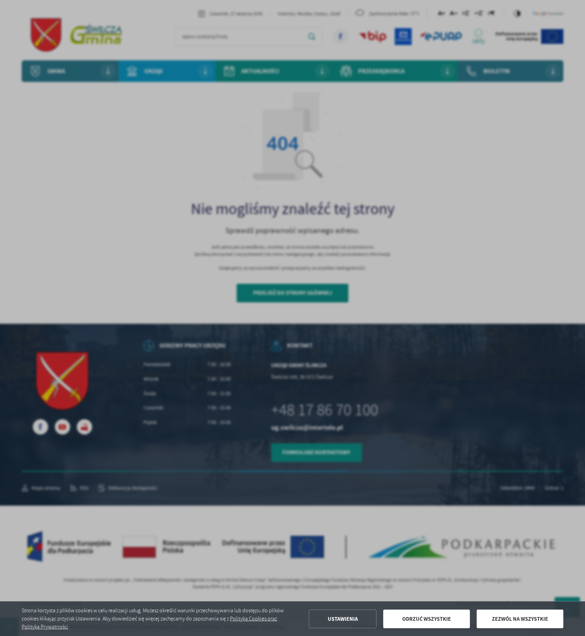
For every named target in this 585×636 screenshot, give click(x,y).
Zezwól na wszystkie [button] (520, 618)
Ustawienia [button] (343, 618)
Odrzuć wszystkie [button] (426, 618)
